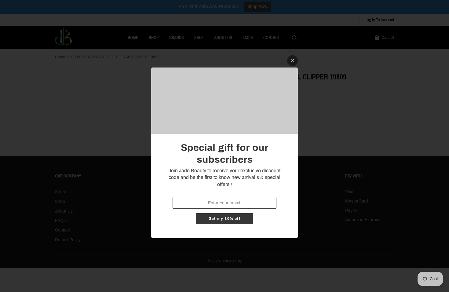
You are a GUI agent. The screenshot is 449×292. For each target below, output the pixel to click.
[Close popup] (292, 60)
